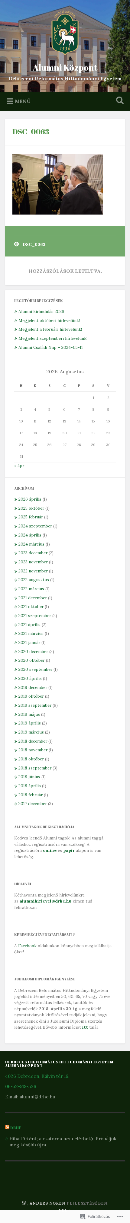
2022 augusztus (33, 579)
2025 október (31, 508)
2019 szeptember (34, 705)
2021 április (29, 624)
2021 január (29, 642)
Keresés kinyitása (119, 101)
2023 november (33, 562)
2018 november (32, 750)
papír (69, 850)
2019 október (31, 696)
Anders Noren (47, 1203)
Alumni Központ (65, 67)
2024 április (29, 535)
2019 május (29, 714)
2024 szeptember (35, 526)
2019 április (29, 723)
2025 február (30, 517)
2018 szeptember (34, 768)
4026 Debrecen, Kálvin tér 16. (37, 1076)
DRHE (16, 1127)
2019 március (31, 732)
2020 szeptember (35, 669)
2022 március (31, 588)
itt (85, 1027)
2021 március (31, 633)
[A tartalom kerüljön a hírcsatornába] (7, 1127)
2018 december (32, 741)
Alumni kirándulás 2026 (41, 311)
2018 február (30, 795)
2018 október (31, 759)
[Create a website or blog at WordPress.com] (24, 1203)
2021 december (32, 597)
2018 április (29, 785)
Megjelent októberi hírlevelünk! (49, 320)
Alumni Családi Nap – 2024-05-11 (50, 347)
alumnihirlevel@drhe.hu (46, 901)
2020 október (31, 660)
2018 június (29, 776)
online (50, 850)
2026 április (29, 499)
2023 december (32, 553)
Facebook (27, 945)
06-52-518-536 (20, 1086)
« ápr (19, 465)
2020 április (30, 678)
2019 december (32, 687)
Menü (23, 101)
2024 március (31, 544)
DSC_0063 (30, 131)
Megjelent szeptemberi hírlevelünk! (52, 338)
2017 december (32, 803)
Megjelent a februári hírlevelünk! (50, 329)
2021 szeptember (34, 615)
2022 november (33, 571)
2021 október (31, 606)
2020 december (33, 651)
